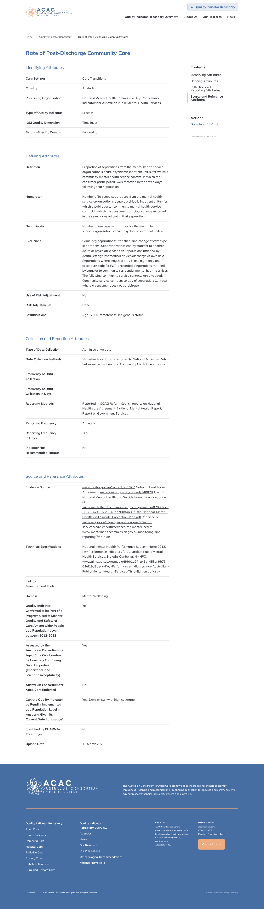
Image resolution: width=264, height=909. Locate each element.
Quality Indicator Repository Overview (151, 17)
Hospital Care (34, 846)
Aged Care (32, 829)
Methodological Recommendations (101, 857)
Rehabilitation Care (37, 864)
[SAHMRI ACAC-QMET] (49, 12)
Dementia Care (35, 841)
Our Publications (90, 851)
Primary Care (34, 858)
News (231, 17)
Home (29, 36)
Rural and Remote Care (40, 870)
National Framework (92, 862)
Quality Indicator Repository (55, 36)
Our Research (88, 845)
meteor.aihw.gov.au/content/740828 (126, 492)
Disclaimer (30, 892)
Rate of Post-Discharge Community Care (103, 36)
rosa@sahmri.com (206, 827)
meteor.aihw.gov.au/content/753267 (108, 487)
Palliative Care (34, 852)
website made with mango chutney (222, 892)
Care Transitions (36, 835)
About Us (190, 17)
